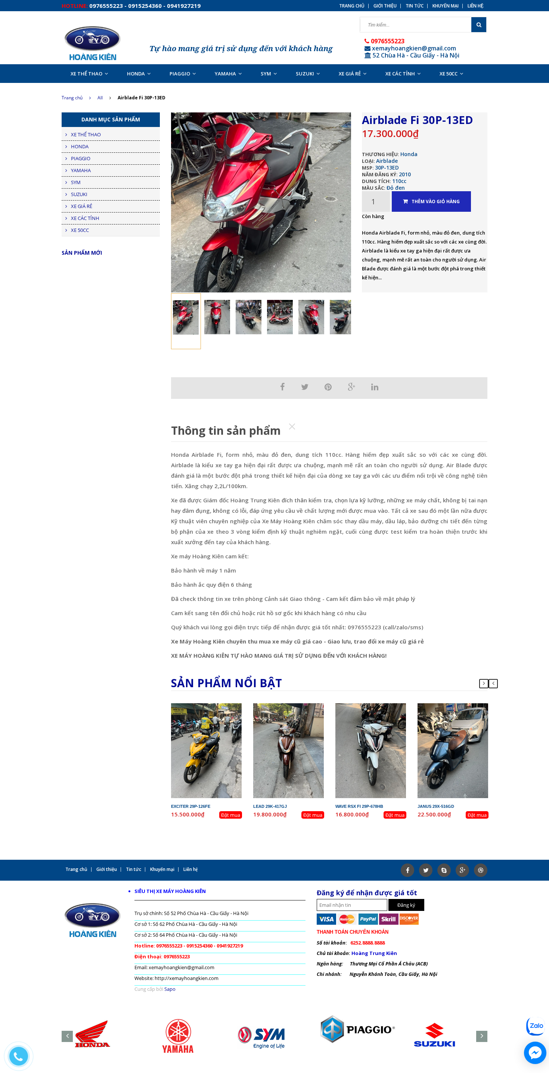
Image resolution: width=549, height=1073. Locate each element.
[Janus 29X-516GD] (453, 750)
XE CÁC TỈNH (400, 73)
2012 (223, 713)
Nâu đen (300, 726)
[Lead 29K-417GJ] (288, 750)
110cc (399, 180)
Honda (409, 154)
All (100, 97)
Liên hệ (476, 6)
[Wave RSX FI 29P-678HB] (370, 750)
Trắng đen (382, 726)
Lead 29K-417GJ (270, 806)
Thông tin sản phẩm (226, 430)
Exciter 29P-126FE (190, 806)
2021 (470, 713)
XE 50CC (449, 73)
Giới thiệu (385, 6)
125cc (302, 720)
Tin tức (415, 6)
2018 (388, 713)
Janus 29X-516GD (436, 806)
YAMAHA (225, 73)
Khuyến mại (445, 6)
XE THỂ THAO (86, 73)
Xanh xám (464, 726)
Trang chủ (352, 6)
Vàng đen (217, 726)
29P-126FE (212, 706)
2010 (405, 174)
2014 (306, 713)
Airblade (387, 160)
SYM (266, 73)
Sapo (170, 989)
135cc (220, 720)
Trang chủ (72, 97)
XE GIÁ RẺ (350, 73)
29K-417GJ (294, 706)
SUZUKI (305, 73)
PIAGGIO (180, 73)
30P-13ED (387, 167)
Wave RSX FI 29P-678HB (359, 806)
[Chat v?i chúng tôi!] (535, 1053)
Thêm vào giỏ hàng (436, 201)
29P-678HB (377, 706)
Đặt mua (230, 815)
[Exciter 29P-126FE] (206, 750)
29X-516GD (459, 706)
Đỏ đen (396, 187)
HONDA (136, 73)
